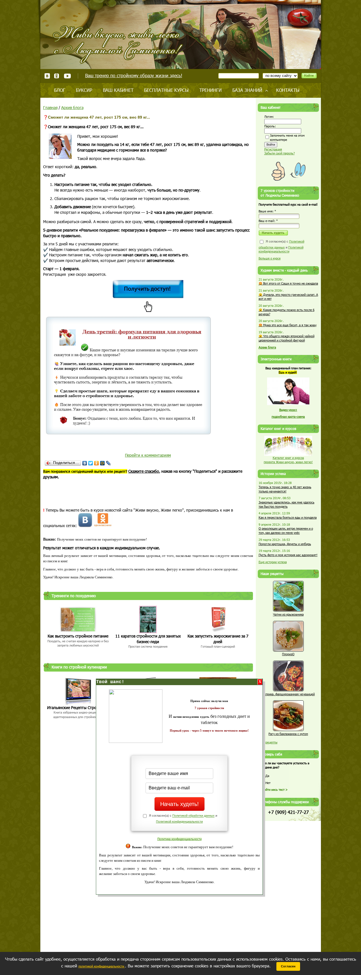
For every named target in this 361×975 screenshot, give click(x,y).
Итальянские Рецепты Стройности (78, 707)
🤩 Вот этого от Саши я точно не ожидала (288, 283)
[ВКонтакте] (85, 463)
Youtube (67, 76)
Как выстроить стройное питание (78, 636)
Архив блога (72, 107)
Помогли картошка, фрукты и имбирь (285, 544)
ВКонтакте (47, 76)
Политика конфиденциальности (179, 839)
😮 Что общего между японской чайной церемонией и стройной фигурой (286, 338)
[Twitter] (91, 463)
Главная (50, 107)
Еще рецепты (268, 742)
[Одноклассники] (97, 463)
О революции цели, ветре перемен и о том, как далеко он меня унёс (286, 530)
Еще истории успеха (273, 562)
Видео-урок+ (288, 410)
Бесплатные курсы (166, 90)
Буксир (84, 90)
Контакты (288, 90)
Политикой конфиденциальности (179, 821)
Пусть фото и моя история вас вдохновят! (288, 555)
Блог (59, 90)
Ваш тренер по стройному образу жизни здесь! (133, 75)
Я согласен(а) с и (281, 246)
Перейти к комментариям (148, 455)
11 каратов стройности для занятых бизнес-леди (148, 638)
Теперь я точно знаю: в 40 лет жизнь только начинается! (285, 489)
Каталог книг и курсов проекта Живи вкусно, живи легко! (288, 460)
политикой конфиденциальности (101, 966)
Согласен (288, 966)
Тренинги (210, 90)
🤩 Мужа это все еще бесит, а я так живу (287, 325)
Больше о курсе (270, 258)
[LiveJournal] (108, 463)
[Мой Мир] (102, 463)
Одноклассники (57, 76)
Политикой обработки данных (193, 816)
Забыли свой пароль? (279, 153)
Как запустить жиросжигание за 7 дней (218, 638)
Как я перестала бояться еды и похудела (288, 517)
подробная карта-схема (288, 416)
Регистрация (273, 149)
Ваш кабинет (118, 90)
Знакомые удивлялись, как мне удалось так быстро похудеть (286, 504)
